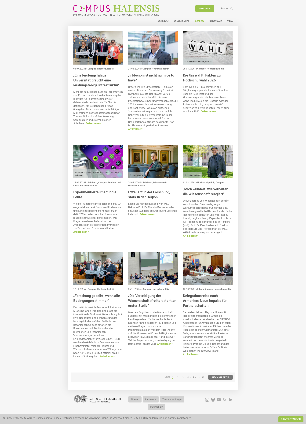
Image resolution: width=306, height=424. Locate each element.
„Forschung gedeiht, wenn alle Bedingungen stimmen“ (96, 298)
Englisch (204, 8)
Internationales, (205, 289)
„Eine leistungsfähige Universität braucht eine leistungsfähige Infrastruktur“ (96, 80)
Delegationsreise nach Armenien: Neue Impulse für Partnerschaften (205, 300)
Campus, (92, 68)
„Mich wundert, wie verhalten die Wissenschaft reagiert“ (205, 191)
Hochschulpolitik (105, 68)
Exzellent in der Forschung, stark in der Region (149, 194)
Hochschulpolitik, (206, 182)
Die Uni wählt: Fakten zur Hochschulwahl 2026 (202, 78)
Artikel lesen (93, 123)
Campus (220, 182)
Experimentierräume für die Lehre (94, 194)
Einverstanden (291, 419)
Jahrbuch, (93, 182)
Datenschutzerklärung (75, 418)
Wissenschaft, (160, 182)
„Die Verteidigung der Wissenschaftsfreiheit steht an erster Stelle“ (152, 300)
